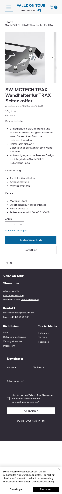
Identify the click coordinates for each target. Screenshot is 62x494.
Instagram (43, 333)
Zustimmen (45, 489)
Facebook (43, 341)
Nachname (38, 367)
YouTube (42, 337)
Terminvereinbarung (30, 299)
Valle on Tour (13, 276)
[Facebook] (10, 263)
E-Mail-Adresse (15, 381)
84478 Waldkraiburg (13, 295)
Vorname (12, 367)
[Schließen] (57, 471)
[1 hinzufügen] (21, 224)
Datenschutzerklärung (43, 481)
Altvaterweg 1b (11, 291)
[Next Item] (52, 57)
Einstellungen (16, 489)
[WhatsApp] (6, 263)
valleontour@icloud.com (21, 312)
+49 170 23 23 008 (19, 317)
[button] (54, 7)
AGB (5, 332)
